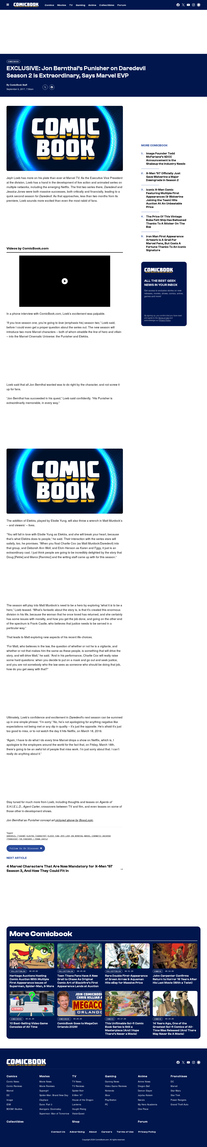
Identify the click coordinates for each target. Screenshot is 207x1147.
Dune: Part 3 (45, 1104)
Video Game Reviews (116, 1086)
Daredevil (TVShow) (16, 836)
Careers (106, 1131)
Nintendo (109, 1090)
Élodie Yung (53, 836)
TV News (76, 1081)
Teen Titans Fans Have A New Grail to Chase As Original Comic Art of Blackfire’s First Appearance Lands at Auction (78, 981)
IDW (9, 1104)
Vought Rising (79, 1108)
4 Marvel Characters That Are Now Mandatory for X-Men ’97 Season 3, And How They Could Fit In (60, 868)
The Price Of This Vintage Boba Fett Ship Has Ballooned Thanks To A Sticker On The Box (166, 222)
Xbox (107, 1095)
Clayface (43, 1099)
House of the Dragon (82, 1099)
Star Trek (175, 1095)
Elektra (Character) (37, 836)
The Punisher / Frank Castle (33, 839)
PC (106, 1104)
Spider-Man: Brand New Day (53, 1095)
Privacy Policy (164, 320)
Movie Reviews (47, 1086)
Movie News (45, 1081)
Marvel (10, 1090)
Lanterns (76, 1104)
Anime (92, 5)
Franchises (179, 1076)
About (93, 1131)
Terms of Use (163, 318)
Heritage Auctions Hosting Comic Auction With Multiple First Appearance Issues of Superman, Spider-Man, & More (32, 981)
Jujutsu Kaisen (145, 1095)
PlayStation (111, 1099)
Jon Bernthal (77, 836)
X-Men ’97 (77, 1095)
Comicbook (13, 61)
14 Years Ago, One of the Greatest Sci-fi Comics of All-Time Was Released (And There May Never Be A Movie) (174, 1028)
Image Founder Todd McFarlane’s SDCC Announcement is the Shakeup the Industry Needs (165, 158)
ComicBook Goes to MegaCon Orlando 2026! (77, 1025)
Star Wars (176, 1090)
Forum (121, 5)
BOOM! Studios (14, 1108)
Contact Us (58, 1131)
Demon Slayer (145, 1090)
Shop (75, 1121)
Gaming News (112, 1081)
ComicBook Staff (18, 84)
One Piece (143, 1108)
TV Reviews (78, 1086)
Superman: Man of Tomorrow (54, 1113)
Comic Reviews (14, 1086)
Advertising (77, 1131)
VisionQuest (78, 1113)
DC (8, 1095)
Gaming (80, 5)
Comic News (13, 1081)
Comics (49, 5)
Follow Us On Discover (25, 848)
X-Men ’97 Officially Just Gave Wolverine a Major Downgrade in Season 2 (163, 177)
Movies (61, 5)
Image (10, 1099)
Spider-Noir (78, 1090)
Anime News (144, 1081)
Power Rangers (178, 1099)
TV (71, 5)
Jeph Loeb (65, 836)
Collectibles (106, 5)
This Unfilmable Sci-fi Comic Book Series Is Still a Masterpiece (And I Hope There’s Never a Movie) (124, 1028)
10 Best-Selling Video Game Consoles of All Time (29, 1025)
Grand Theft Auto (179, 1104)
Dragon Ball (144, 1086)
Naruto (141, 1099)
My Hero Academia (147, 1104)
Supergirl (44, 1090)
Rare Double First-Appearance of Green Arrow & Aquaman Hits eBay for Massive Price (126, 979)
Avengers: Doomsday (50, 1108)
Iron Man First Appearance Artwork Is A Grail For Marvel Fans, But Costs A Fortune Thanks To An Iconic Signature (166, 243)
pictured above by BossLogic (74, 820)
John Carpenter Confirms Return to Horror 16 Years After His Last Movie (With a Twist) (175, 979)
